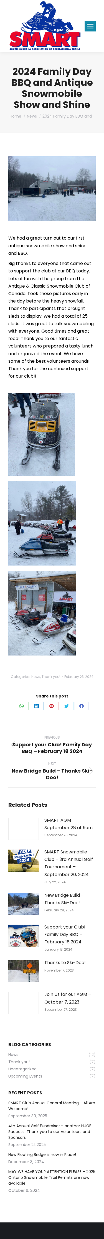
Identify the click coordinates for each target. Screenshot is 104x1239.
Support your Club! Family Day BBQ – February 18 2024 (64, 934)
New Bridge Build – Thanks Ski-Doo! (64, 899)
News (35, 676)
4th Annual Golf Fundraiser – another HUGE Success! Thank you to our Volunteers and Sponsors (49, 1131)
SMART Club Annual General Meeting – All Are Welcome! (51, 1105)
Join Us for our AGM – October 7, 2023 (67, 998)
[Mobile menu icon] (90, 26)
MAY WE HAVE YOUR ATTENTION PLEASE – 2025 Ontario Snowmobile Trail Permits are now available (51, 1177)
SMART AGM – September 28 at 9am (68, 824)
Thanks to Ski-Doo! (65, 962)
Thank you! (51, 676)
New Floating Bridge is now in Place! (42, 1154)
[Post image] (23, 829)
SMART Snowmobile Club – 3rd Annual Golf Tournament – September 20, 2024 (68, 863)
